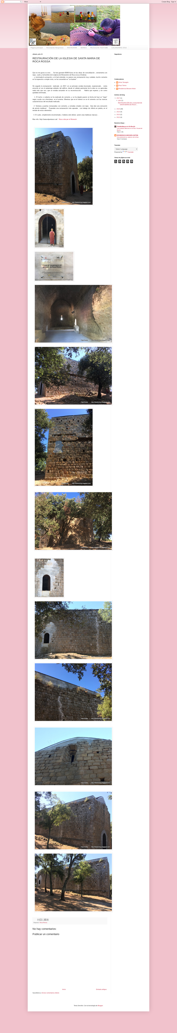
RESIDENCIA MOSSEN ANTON (127, 135)
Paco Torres (122, 85)
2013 (118, 114)
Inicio (64, 989)
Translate (130, 152)
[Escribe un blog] (40, 919)
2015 (118, 109)
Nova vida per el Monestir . (68, 119)
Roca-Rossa (43, 922)
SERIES (84, 48)
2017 (118, 98)
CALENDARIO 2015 (119, 48)
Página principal (37, 48)
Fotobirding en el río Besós (126, 126)
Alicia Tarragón (123, 82)
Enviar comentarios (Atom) (50, 993)
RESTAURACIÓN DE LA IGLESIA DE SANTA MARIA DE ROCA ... (130, 103)
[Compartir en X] (43, 919)
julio (119, 100)
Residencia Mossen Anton (127, 88)
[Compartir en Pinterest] (47, 919)
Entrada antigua (101, 989)
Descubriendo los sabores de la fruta (127, 137)
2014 (118, 112)
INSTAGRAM (72, 48)
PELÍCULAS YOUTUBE (99, 48)
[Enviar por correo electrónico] (38, 919)
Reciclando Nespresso (54, 48)
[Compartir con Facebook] (45, 919)
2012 (118, 117)
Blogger (100, 1005)
